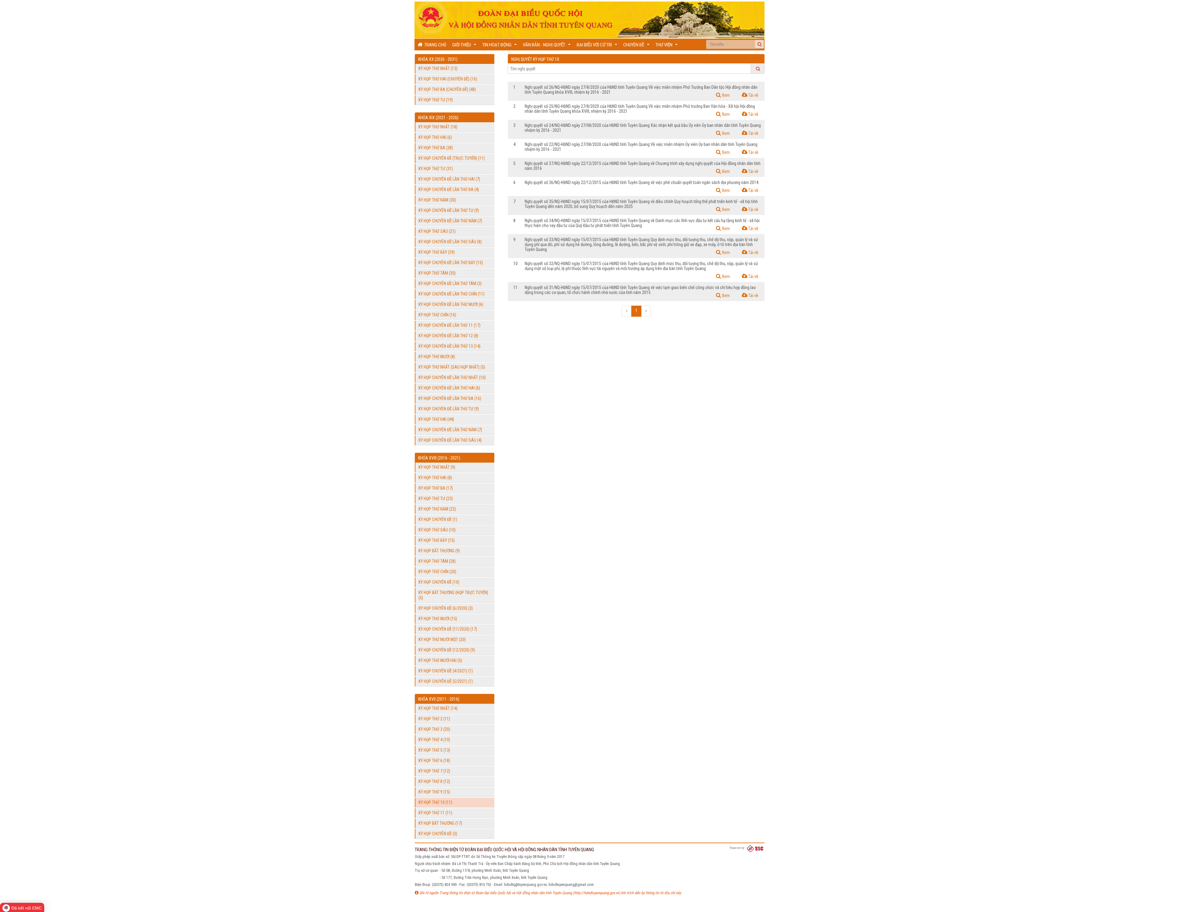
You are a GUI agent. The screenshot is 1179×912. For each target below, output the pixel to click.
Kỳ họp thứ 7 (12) (434, 771)
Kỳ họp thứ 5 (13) (434, 750)
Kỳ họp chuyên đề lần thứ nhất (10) (452, 377)
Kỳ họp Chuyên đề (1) (437, 519)
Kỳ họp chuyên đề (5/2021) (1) (445, 681)
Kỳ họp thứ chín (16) (437, 314)
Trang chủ (434, 45)
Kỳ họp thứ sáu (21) (437, 231)
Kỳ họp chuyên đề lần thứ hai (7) (449, 179)
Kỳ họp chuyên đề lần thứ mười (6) (450, 304)
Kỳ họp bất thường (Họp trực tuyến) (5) (453, 595)
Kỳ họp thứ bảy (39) (436, 252)
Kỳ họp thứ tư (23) (435, 498)
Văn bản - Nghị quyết (547, 46)
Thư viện (667, 46)
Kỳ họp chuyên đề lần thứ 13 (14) (449, 346)
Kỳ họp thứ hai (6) (435, 137)
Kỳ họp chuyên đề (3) (437, 833)
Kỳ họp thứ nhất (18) (437, 126)
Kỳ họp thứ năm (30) (437, 200)
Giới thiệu (465, 46)
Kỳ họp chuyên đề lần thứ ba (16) (449, 398)
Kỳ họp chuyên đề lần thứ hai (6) (449, 388)
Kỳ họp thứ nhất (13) (437, 68)
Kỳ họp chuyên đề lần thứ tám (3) (450, 283)
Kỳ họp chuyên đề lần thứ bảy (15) (450, 262)
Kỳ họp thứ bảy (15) (436, 540)
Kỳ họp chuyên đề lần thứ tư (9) (448, 210)
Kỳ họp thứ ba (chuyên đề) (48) (447, 89)
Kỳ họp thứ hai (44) (436, 419)
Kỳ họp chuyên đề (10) (438, 582)
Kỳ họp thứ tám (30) (437, 273)
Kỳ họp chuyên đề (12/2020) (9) (446, 650)
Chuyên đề (637, 46)
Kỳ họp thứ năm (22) (437, 509)
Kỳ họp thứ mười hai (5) (440, 660)
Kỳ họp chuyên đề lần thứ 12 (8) (448, 335)
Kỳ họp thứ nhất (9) (436, 467)
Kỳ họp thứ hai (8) (435, 477)
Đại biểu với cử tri (598, 46)
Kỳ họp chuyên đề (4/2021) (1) (445, 670)
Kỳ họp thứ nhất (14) (437, 708)
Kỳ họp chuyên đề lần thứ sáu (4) (450, 440)
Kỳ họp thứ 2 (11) (434, 718)
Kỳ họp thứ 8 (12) (434, 781)
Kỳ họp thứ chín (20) (437, 571)
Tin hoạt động (500, 46)
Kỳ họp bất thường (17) (440, 823)
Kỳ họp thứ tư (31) (435, 168)
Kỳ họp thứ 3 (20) (434, 729)
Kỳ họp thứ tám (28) (437, 561)
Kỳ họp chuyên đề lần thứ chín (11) (451, 294)
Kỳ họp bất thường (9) (439, 550)
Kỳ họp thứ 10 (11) (435, 802)
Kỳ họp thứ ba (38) (435, 147)
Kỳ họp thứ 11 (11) (435, 812)
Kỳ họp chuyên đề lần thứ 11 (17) (449, 325)
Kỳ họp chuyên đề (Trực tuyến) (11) (451, 158)
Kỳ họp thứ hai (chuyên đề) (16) (447, 78)
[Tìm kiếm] (759, 44)
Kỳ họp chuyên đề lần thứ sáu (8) (450, 241)
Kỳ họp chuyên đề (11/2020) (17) (447, 629)
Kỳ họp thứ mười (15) (437, 618)
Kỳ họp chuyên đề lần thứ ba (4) (448, 189)
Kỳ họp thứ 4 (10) (434, 739)
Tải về (752, 95)
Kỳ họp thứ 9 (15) (434, 791)
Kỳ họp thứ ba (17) (435, 488)
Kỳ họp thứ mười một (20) (442, 639)
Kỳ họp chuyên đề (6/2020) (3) (445, 608)
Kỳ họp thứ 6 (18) (434, 760)
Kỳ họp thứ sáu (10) (437, 529)
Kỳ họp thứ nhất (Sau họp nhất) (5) (451, 367)
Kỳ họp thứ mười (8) (436, 356)
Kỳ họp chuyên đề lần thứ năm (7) (450, 220)
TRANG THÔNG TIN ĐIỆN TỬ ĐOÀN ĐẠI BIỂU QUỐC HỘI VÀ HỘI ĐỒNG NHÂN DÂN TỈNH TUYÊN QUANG (504, 849)
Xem (725, 95)
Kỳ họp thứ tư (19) (435, 99)
